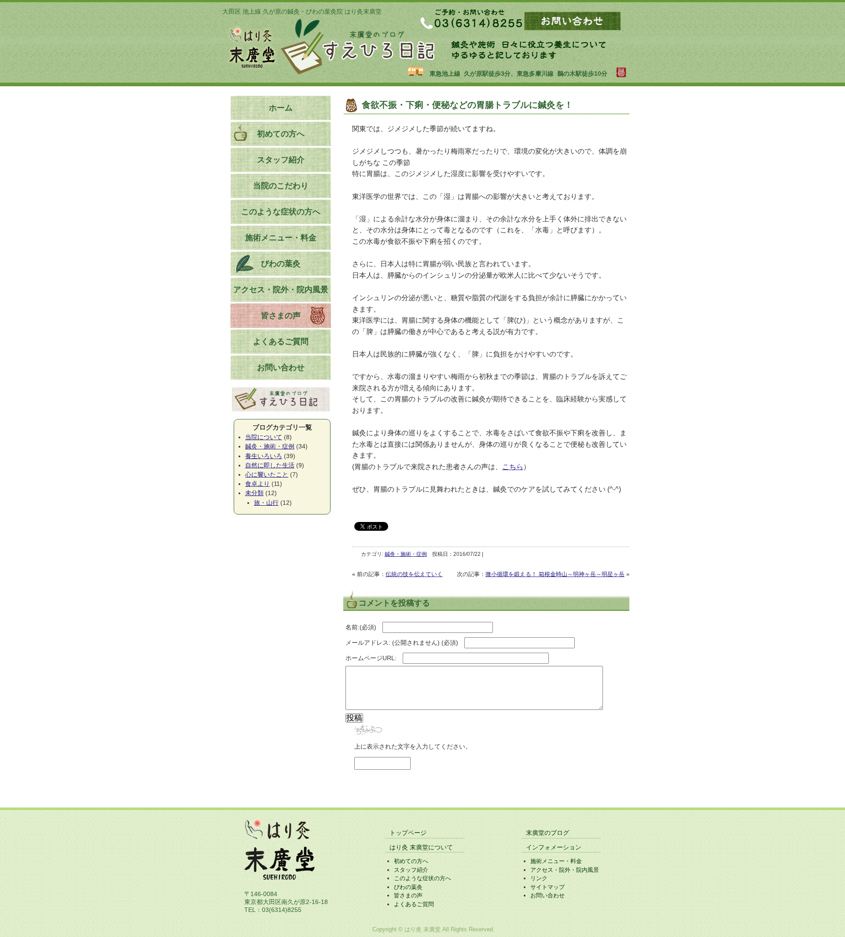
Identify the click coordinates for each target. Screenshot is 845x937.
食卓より (257, 483)
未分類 (254, 492)
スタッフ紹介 (281, 159)
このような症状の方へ (280, 211)
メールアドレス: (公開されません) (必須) (401, 642)
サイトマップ (547, 887)
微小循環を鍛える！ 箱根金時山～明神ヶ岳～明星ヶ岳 (555, 574)
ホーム (281, 107)
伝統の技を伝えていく (414, 574)
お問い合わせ (281, 367)
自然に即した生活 (269, 465)
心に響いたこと (266, 474)
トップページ (407, 832)
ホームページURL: (371, 658)
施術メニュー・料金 (280, 237)
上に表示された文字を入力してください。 (412, 746)
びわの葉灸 (281, 263)
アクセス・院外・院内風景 (280, 289)
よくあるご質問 (281, 341)
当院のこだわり (281, 185)
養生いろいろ (263, 455)
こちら (512, 466)
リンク (538, 878)
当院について (263, 437)
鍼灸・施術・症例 (406, 554)
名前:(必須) (360, 627)
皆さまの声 (281, 315)
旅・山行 (266, 502)
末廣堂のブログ (547, 832)
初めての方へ (281, 133)
